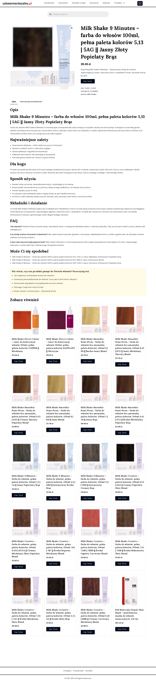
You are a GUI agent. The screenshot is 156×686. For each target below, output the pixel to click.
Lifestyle (106, 3)
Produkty (118, 3)
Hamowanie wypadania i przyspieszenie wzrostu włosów (38, 283)
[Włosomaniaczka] (17, 3)
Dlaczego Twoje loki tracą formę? (29, 287)
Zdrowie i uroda (78, 3)
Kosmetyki (63, 3)
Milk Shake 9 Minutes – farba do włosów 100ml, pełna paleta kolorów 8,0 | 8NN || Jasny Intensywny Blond (58, 260)
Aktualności (49, 3)
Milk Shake (91, 94)
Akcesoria (94, 3)
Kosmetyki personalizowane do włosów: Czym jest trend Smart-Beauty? (45, 279)
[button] (72, 28)
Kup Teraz (88, 81)
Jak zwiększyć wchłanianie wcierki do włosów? (34, 275)
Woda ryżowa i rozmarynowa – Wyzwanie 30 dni (35, 291)
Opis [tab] (14, 101)
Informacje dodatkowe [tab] (31, 101)
